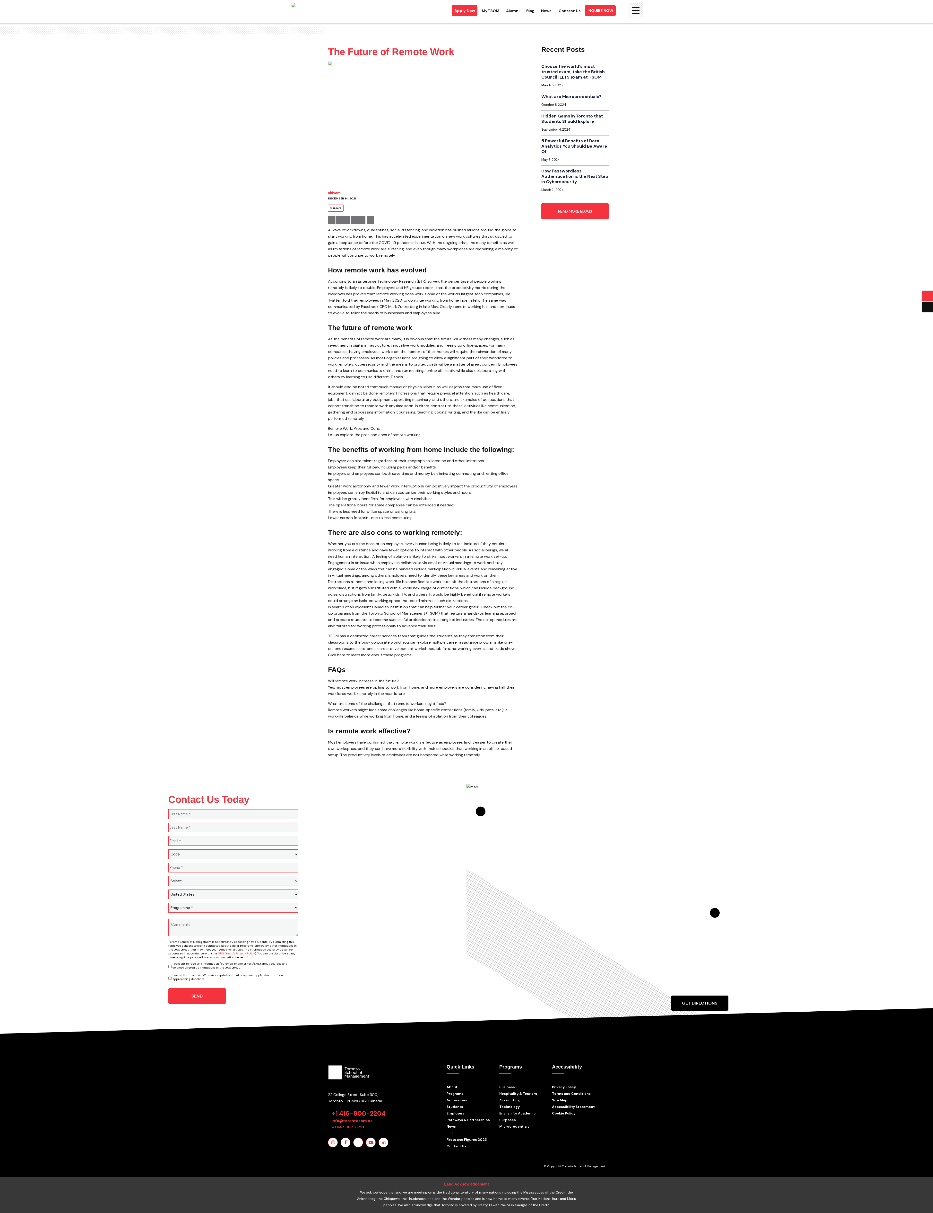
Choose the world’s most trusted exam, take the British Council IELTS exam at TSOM (573, 72)
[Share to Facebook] (331, 220)
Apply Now (464, 10)
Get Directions (699, 1003)
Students (455, 1107)
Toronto (699, 849)
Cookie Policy (563, 1113)
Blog (530, 10)
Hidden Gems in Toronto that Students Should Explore (572, 118)
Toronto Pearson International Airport (501, 815)
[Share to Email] (361, 220)
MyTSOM (490, 10)
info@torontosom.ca (352, 1120)
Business (507, 1087)
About (452, 1087)
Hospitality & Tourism (518, 1093)
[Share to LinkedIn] (346, 220)
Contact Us (570, 10)
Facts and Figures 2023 (467, 1139)
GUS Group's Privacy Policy (236, 953)
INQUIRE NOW (600, 10)
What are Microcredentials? (571, 96)
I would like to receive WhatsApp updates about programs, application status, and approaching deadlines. (229, 977)
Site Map (559, 1100)
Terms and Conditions (571, 1093)
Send (197, 996)
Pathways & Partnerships (468, 1120)
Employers (456, 1113)
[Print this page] (370, 220)
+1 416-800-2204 (359, 1113)
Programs (455, 1093)
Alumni (512, 10)
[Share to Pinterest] (354, 220)
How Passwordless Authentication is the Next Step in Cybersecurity (574, 176)
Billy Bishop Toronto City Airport (734, 915)
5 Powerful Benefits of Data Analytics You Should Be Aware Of (574, 146)
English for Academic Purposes (517, 1116)
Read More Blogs (575, 211)
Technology (509, 1107)
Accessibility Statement (573, 1107)
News (546, 10)
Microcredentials (514, 1126)
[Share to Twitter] (339, 220)
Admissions (457, 1100)
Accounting (509, 1100)
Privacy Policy (564, 1087)
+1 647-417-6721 (348, 1127)
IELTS (451, 1133)
